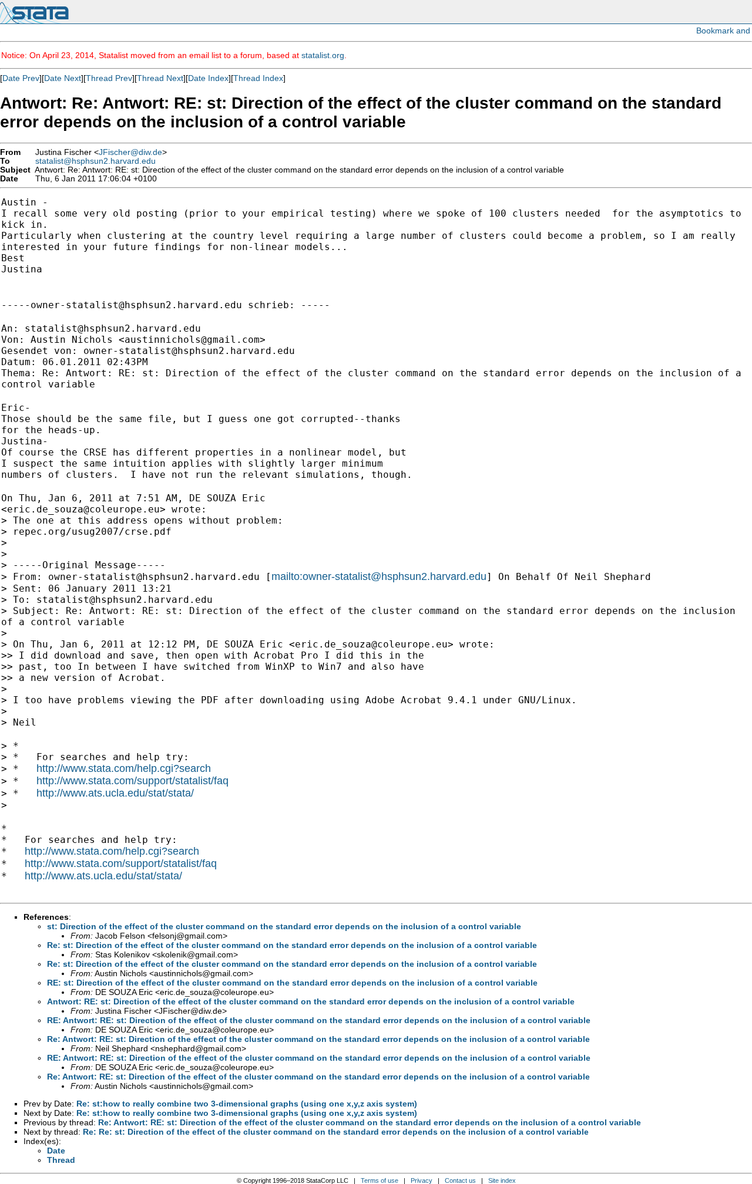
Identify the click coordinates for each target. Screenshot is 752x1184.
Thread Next (160, 78)
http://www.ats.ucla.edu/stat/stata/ (115, 793)
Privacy (421, 1180)
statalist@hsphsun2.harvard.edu (95, 161)
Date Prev (20, 78)
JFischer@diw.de (130, 152)
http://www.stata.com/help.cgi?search (123, 768)
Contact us (460, 1180)
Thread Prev (109, 78)
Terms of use (379, 1180)
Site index (502, 1180)
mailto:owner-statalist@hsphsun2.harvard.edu (378, 576)
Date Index (208, 78)
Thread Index (258, 78)
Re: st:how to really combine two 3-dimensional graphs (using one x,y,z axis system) (246, 1103)
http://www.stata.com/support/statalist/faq (132, 781)
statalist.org (322, 55)
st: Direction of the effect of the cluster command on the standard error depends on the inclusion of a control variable (284, 926)
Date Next (62, 78)
